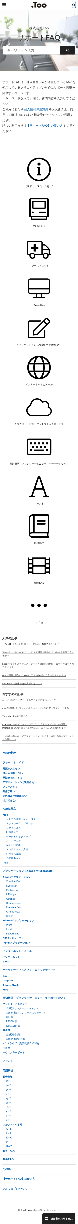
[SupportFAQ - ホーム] (39, 5)
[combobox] (31, 50)
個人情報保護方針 (36, 109)
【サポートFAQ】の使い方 (45, 125)
